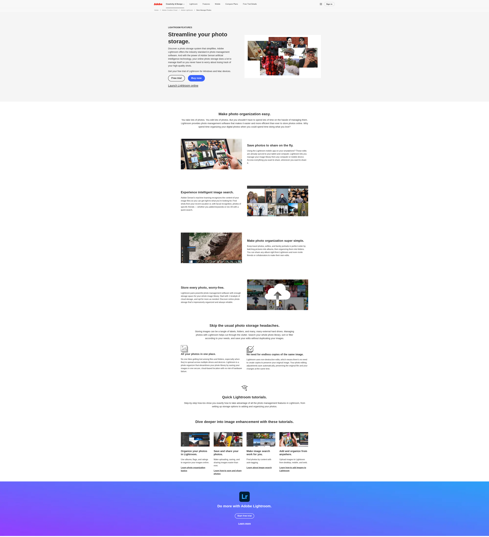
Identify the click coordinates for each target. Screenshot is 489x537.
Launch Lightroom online (183, 85)
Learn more (244, 523)
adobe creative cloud (169, 10)
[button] (321, 4)
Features (206, 4)
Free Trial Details (250, 4)
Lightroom (193, 4)
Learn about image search (259, 468)
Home (156, 10)
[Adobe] (158, 4)
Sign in (329, 4)
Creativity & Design (174, 4)
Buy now (196, 78)
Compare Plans (231, 4)
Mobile (217, 4)
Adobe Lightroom (187, 10)
